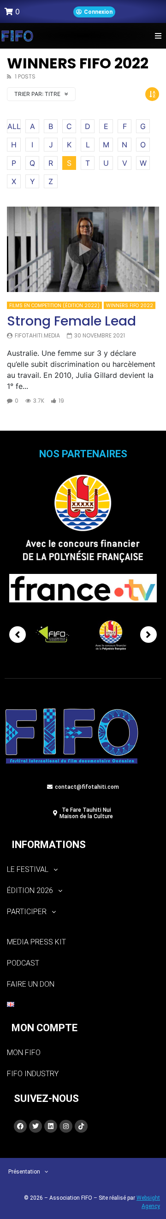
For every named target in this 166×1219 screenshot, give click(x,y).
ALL (14, 126)
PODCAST (23, 963)
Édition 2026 (30, 890)
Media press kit (36, 942)
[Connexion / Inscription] (94, 11)
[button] (158, 36)
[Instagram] (65, 1126)
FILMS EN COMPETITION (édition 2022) (54, 305)
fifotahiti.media (37, 335)
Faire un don (30, 984)
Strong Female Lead (71, 321)
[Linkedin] (50, 1126)
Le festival (27, 869)
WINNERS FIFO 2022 (129, 305)
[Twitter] (35, 1126)
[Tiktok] (81, 1126)
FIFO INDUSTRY (33, 1073)
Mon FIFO (24, 1052)
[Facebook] (20, 1126)
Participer (27, 911)
